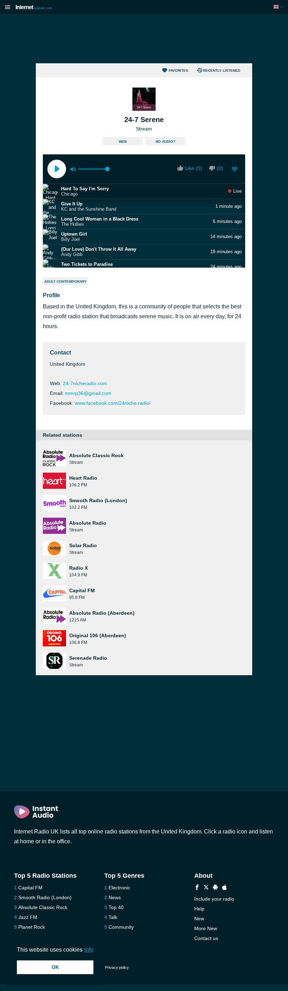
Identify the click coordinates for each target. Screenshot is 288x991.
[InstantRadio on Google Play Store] (215, 888)
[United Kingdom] (279, 7)
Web (123, 141)
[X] (206, 888)
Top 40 (116, 907)
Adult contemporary (65, 281)
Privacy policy (117, 967)
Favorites (178, 70)
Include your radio (214, 899)
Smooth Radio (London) (45, 897)
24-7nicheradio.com (85, 383)
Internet (33, 7)
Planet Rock (31, 927)
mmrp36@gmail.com (88, 393)
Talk (113, 917)
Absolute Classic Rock (42, 907)
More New (205, 928)
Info (88, 950)
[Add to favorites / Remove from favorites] (235, 170)
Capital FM (30, 887)
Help (199, 909)
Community (121, 927)
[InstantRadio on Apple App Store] (224, 888)
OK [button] (55, 967)
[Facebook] (197, 888)
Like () (193, 168)
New (199, 918)
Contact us (206, 938)
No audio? (165, 141)
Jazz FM (27, 917)
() (220, 168)
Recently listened (221, 70)
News (115, 897)
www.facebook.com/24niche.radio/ (113, 403)
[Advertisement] (144, 38)
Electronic (119, 887)
